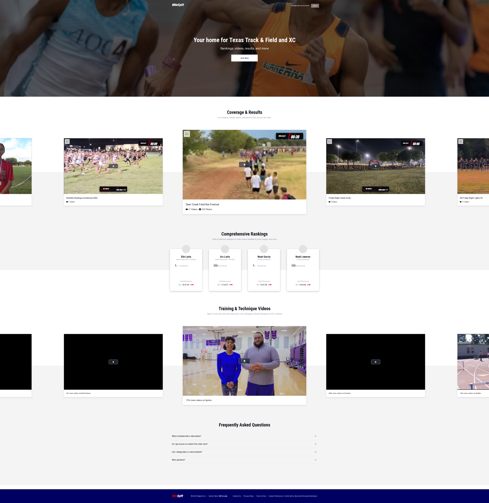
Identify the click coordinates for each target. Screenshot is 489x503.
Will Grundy (223, 496)
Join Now (244, 58)
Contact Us (237, 496)
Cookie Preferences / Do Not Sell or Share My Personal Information (293, 496)
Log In (315, 6)
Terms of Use (261, 496)
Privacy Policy (249, 496)
